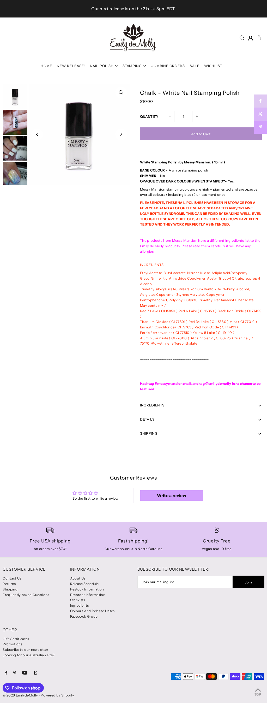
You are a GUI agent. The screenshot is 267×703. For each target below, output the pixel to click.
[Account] (250, 38)
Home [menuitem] (46, 66)
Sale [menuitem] (194, 66)
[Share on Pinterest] (260, 127)
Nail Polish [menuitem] (102, 66)
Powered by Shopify (57, 695)
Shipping (10, 589)
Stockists (77, 600)
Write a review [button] (171, 495)
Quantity (149, 116)
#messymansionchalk (173, 383)
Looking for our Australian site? (28, 655)
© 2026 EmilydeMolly (20, 695)
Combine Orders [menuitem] (168, 66)
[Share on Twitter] (260, 114)
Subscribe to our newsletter (25, 649)
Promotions (12, 644)
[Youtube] (24, 673)
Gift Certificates (16, 639)
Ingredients (79, 605)
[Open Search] (242, 38)
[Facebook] (6, 673)
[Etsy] (35, 673)
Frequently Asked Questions (26, 595)
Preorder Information (88, 595)
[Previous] (37, 134)
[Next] (121, 134)
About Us (78, 578)
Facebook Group (84, 616)
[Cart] (259, 38)
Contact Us (12, 578)
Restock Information (87, 589)
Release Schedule (84, 584)
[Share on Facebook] (260, 101)
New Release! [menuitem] (71, 66)
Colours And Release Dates (92, 611)
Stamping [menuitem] (132, 66)
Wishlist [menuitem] (213, 66)
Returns (9, 584)
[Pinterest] (14, 673)
